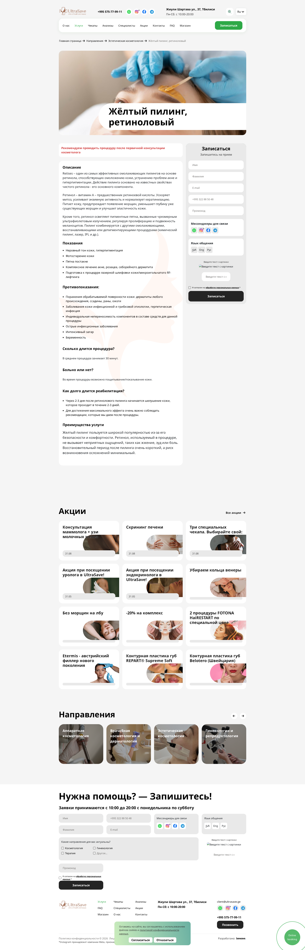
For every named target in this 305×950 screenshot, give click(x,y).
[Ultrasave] (73, 11)
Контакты (159, 25)
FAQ (172, 25)
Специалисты (126, 25)
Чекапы (92, 25)
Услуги (79, 25)
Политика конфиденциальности (79, 938)
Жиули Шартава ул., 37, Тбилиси (190, 9)
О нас (66, 25)
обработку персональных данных (222, 287)
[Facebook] (144, 12)
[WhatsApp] (129, 12)
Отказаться (165, 940)
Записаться (216, 296)
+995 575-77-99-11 (110, 12)
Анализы (107, 25)
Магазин (185, 25)
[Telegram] (152, 12)
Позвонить (230, 925)
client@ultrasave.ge (229, 901)
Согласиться (140, 940)
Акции (144, 25)
